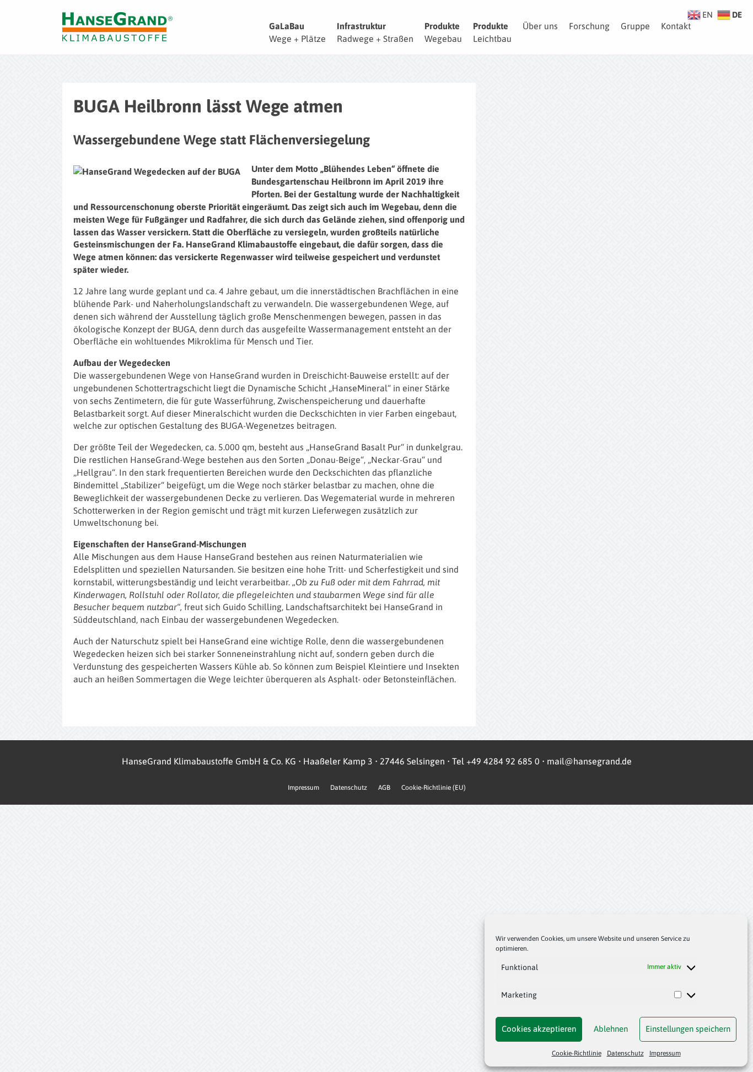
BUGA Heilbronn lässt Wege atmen (208, 106)
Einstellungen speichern (688, 1028)
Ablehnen (611, 1028)
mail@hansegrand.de (589, 761)
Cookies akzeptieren (539, 1028)
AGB (384, 787)
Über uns (540, 26)
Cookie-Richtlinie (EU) (433, 787)
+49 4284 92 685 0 (503, 761)
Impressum (665, 1053)
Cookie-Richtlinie (576, 1053)
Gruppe (635, 26)
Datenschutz (625, 1053)
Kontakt (676, 26)
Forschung (589, 26)
